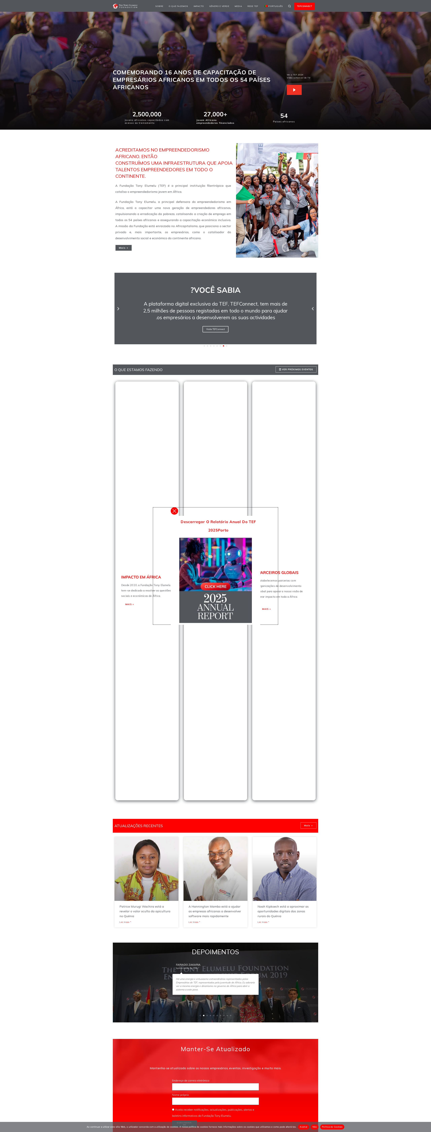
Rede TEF (252, 6)
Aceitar (303, 1126)
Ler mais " (125, 922)
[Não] (426, 1127)
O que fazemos (178, 6)
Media (238, 6)
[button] (118, 308)
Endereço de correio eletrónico (191, 1080)
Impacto (199, 6)
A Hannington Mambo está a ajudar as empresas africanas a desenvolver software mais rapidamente (215, 911)
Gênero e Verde (219, 6)
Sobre (159, 6)
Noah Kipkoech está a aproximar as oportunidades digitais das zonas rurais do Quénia (283, 911)
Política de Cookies (332, 1126)
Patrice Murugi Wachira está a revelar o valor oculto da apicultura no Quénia (145, 911)
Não (314, 1126)
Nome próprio (181, 1094)
